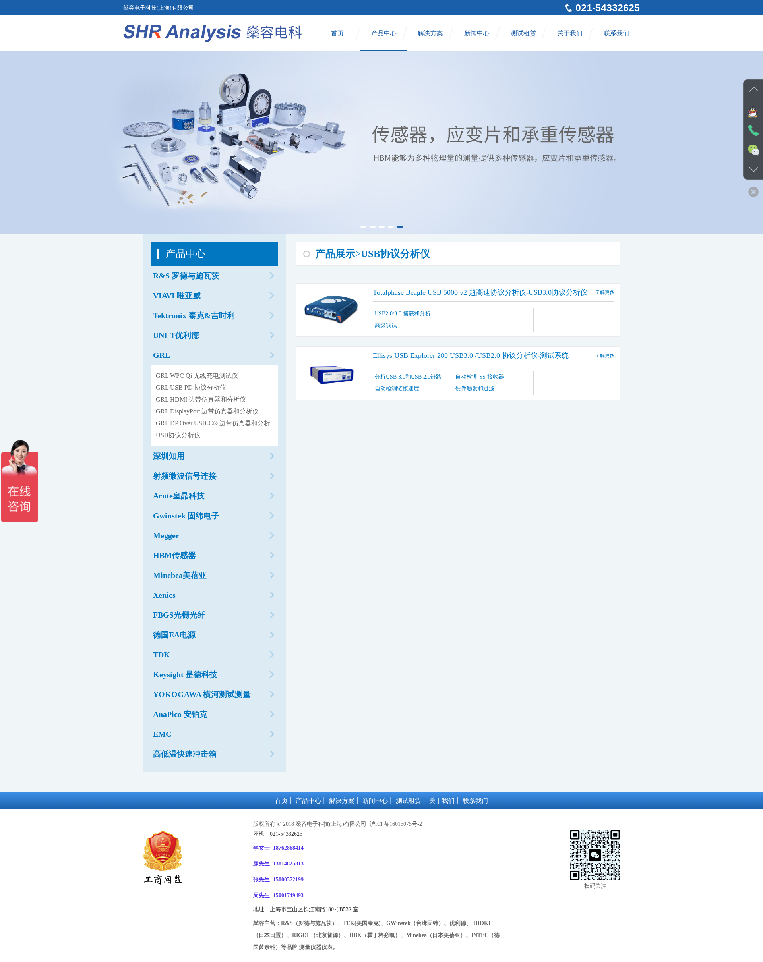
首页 (337, 33)
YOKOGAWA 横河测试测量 (202, 694)
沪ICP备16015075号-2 (395, 824)
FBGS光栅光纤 (179, 614)
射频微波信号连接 (185, 475)
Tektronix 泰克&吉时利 (194, 315)
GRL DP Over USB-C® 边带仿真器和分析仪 (213, 424)
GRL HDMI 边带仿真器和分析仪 (201, 399)
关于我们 (570, 33)
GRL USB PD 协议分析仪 (191, 387)
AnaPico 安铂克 (180, 714)
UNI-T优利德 (176, 335)
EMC (162, 734)
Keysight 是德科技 (185, 674)
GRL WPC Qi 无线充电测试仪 (197, 375)
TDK (161, 654)
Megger (166, 535)
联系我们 (616, 33)
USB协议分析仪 (178, 435)
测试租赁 (523, 33)
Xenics (164, 595)
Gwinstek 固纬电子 (186, 515)
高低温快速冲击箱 (185, 754)
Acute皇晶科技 (179, 495)
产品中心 (384, 33)
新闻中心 (477, 33)
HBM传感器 (174, 555)
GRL (161, 355)
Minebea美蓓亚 (180, 575)
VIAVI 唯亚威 (177, 295)
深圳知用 (169, 456)
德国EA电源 (174, 634)
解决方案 (430, 33)
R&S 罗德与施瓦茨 (186, 275)
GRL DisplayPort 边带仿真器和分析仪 (207, 411)
